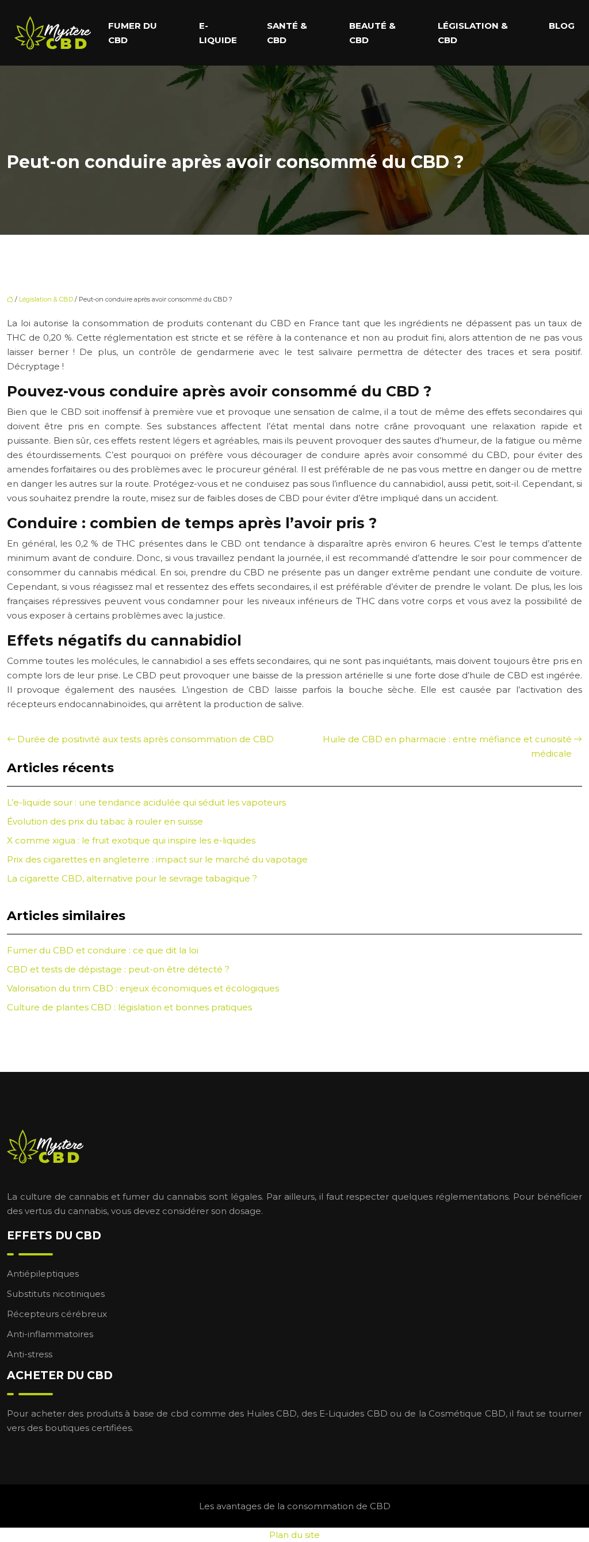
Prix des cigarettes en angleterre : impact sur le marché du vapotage (157, 859)
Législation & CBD (473, 32)
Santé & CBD (287, 32)
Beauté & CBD (372, 32)
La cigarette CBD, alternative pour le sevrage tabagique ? (132, 878)
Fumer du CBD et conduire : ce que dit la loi (102, 950)
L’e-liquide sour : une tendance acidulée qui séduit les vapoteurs (146, 802)
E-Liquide (218, 32)
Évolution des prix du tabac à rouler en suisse (105, 821)
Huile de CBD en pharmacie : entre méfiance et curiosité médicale (447, 746)
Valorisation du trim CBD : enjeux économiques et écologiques (143, 988)
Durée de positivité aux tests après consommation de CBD (145, 739)
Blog (562, 25)
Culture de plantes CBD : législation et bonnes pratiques (129, 1007)
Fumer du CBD (132, 32)
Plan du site (294, 1534)
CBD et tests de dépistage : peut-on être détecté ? (118, 969)
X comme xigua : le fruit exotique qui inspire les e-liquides (131, 840)
